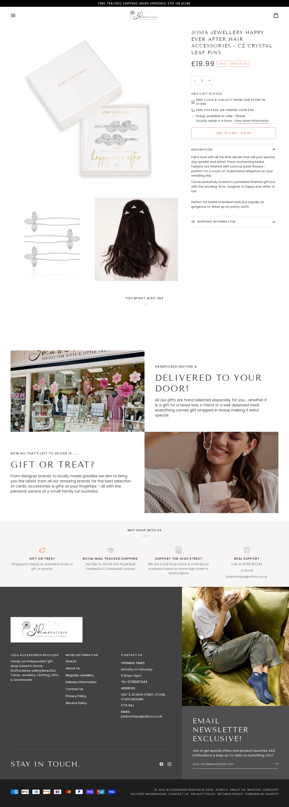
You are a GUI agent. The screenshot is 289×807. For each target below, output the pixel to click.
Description (202, 150)
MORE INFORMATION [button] (82, 655)
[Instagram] (169, 764)
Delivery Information (81, 682)
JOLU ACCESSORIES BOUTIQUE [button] (35, 655)
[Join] (274, 763)
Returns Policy (76, 703)
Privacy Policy (76, 696)
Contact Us (74, 689)
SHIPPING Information (216, 222)
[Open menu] (17, 15)
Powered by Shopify (261, 794)
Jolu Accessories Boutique (182, 790)
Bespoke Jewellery (80, 675)
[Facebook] (161, 764)
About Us (73, 668)
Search (71, 661)
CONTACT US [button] (131, 655)
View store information (251, 121)
